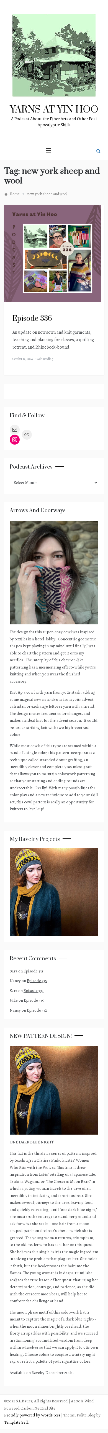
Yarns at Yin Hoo (54, 110)
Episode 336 (32, 318)
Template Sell (16, 1422)
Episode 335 (33, 971)
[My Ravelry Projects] (54, 892)
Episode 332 (37, 1010)
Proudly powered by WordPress (32, 1415)
